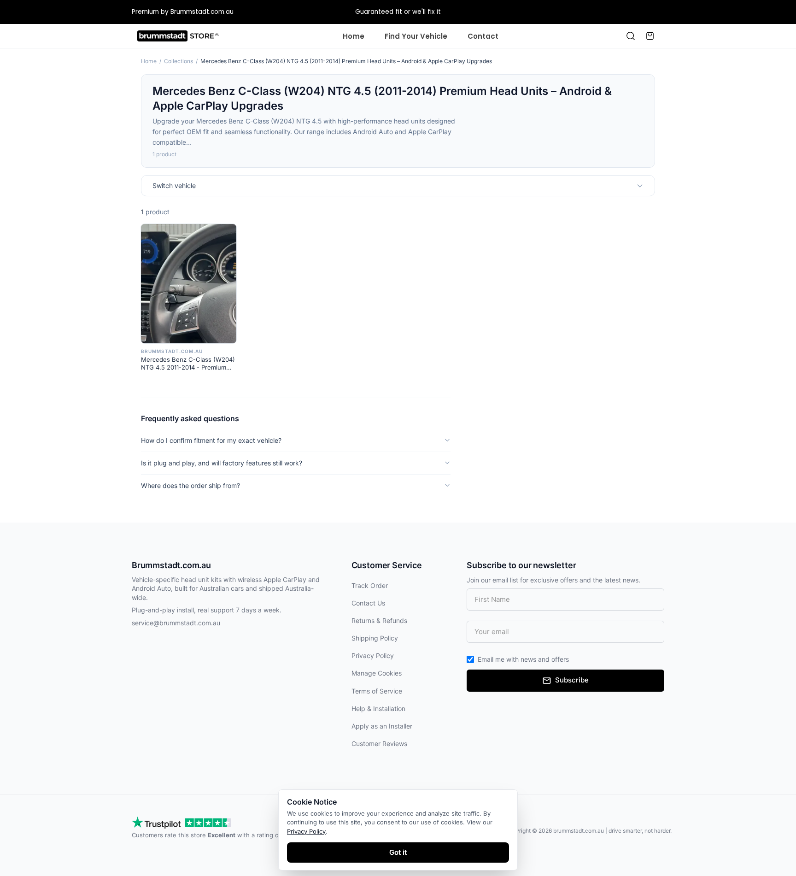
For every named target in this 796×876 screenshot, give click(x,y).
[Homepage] (178, 35)
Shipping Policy (374, 638)
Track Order (369, 585)
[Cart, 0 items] (650, 36)
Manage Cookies (376, 673)
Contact (483, 36)
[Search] (630, 36)
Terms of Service (376, 691)
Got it (398, 852)
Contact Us (368, 603)
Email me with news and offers (523, 659)
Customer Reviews (379, 743)
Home (353, 36)
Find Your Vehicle (416, 36)
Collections (178, 61)
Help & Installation (378, 708)
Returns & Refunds (379, 620)
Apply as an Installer (381, 726)
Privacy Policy (372, 655)
